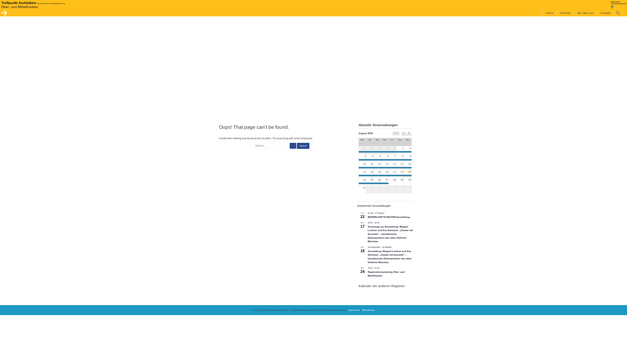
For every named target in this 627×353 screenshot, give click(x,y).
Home (550, 13)
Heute (396, 133)
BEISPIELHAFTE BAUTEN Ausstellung (389, 217)
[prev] (403, 133)
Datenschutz (368, 310)
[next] (409, 133)
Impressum (354, 310)
